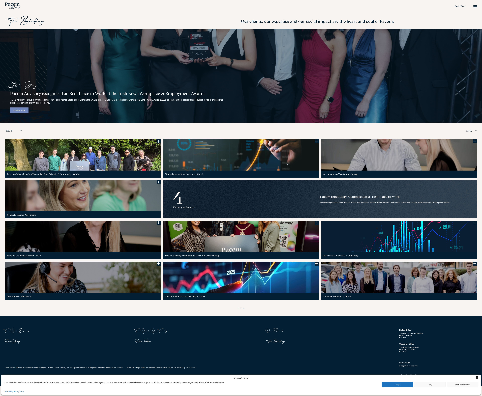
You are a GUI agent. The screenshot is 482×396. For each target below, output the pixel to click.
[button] (477, 378)
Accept (397, 384)
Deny (430, 384)
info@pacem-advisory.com (408, 366)
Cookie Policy (8, 391)
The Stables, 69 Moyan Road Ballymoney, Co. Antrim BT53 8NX (409, 349)
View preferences (462, 384)
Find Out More (19, 110)
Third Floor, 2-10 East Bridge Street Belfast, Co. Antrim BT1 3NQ (411, 335)
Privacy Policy (19, 391)
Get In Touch (460, 6)
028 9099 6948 (404, 363)
